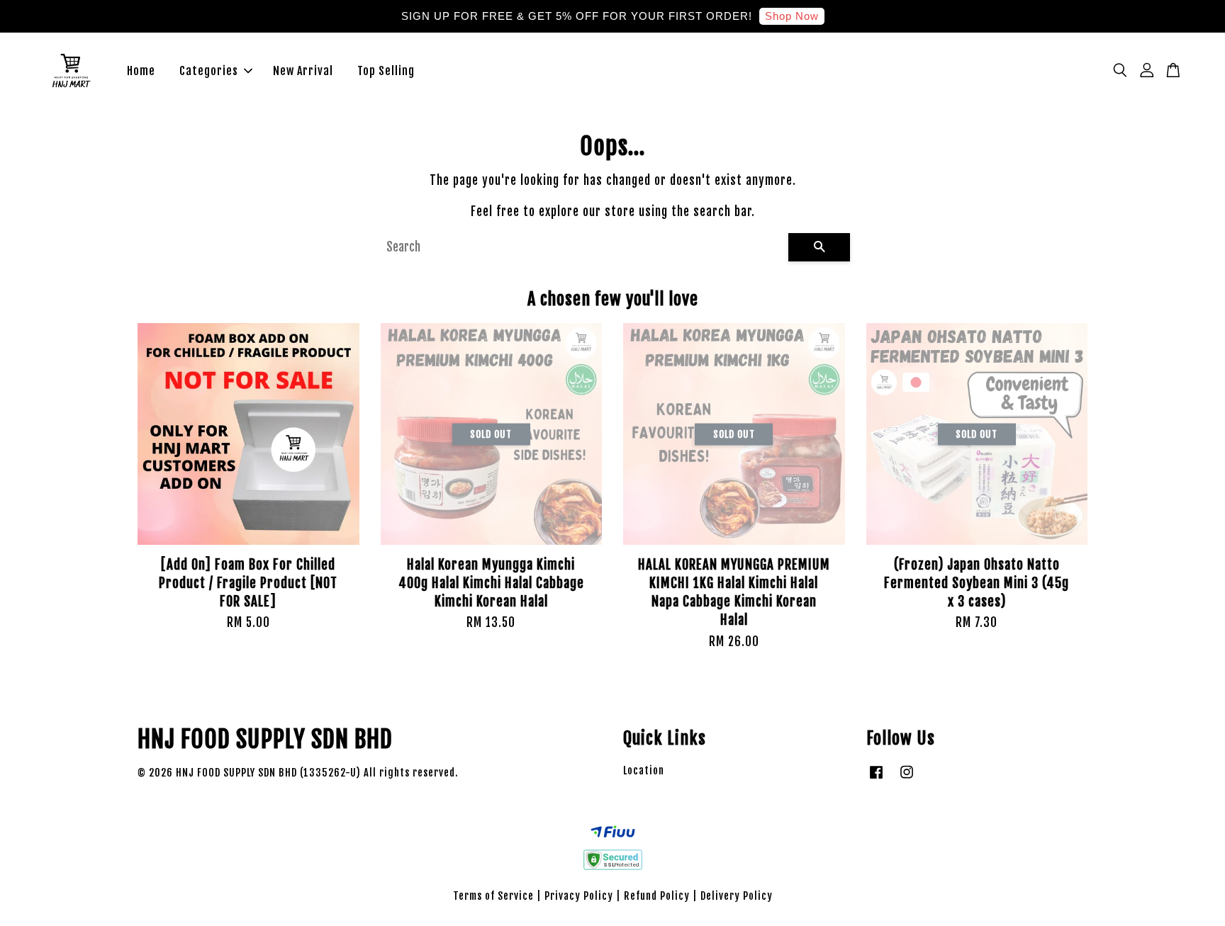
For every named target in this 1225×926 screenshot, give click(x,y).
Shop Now (792, 16)
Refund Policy (657, 896)
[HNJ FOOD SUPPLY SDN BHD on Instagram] (907, 778)
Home (141, 71)
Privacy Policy (578, 896)
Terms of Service (493, 896)
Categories (208, 71)
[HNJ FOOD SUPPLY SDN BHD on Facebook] (876, 778)
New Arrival (303, 71)
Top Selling (386, 71)
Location (643, 770)
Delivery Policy (736, 896)
